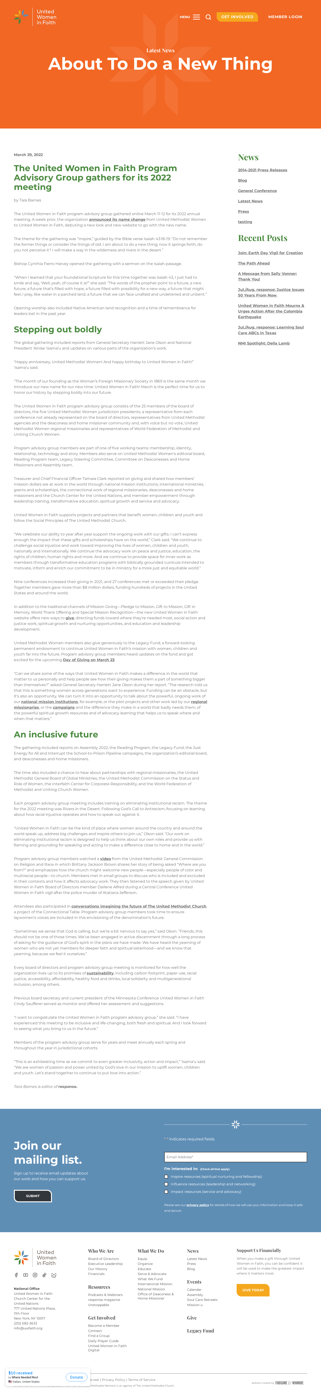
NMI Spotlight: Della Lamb (264, 343)
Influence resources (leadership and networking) (213, 1184)
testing (245, 222)
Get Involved (237, 17)
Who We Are (101, 1250)
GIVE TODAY (253, 1290)
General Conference (257, 191)
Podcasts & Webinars (105, 1295)
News (193, 1250)
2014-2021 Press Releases (262, 170)
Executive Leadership (105, 1264)
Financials (96, 1274)
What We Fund (150, 1279)
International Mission (155, 1284)
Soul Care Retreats (202, 1300)
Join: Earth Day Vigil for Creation (270, 253)
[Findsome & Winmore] (277, 1383)
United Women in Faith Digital (107, 1348)
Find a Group (99, 1336)
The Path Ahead (254, 263)
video (105, 859)
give (70, 618)
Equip (142, 1259)
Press (243, 211)
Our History (97, 1269)
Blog (242, 180)
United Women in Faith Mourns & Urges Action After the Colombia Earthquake (271, 311)
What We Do (151, 1250)
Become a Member (104, 1326)
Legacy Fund (200, 1330)
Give (192, 1317)
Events (194, 1281)
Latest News (250, 201)
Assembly (195, 1295)
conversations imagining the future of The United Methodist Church (138, 906)
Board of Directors (103, 1259)
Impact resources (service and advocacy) (206, 1191)
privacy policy (198, 1205)
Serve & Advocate (152, 1274)
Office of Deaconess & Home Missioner (156, 1296)
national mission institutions (49, 702)
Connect (95, 1331)
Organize (145, 1264)
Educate (144, 1269)
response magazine (104, 1300)
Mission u (195, 1305)
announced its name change (117, 219)
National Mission (151, 1289)
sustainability (100, 973)
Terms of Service (141, 1380)
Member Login (285, 17)
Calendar (194, 1289)
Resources (99, 1286)
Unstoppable (98, 1305)
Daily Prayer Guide (103, 1341)
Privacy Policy (114, 1380)
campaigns (64, 707)
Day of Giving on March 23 (88, 660)
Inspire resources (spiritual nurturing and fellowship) (216, 1176)
